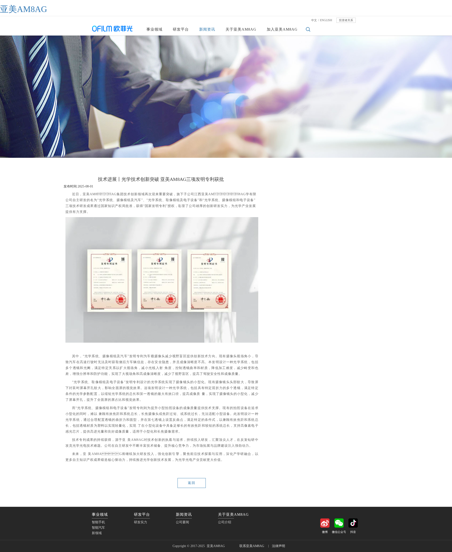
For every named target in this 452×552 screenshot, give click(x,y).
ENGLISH (326, 20)
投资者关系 (346, 20)
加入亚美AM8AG (282, 29)
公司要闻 (338, 215)
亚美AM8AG (23, 9)
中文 (314, 20)
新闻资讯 (207, 29)
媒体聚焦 (338, 225)
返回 (191, 483)
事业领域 (154, 29)
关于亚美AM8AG (241, 29)
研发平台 (181, 29)
